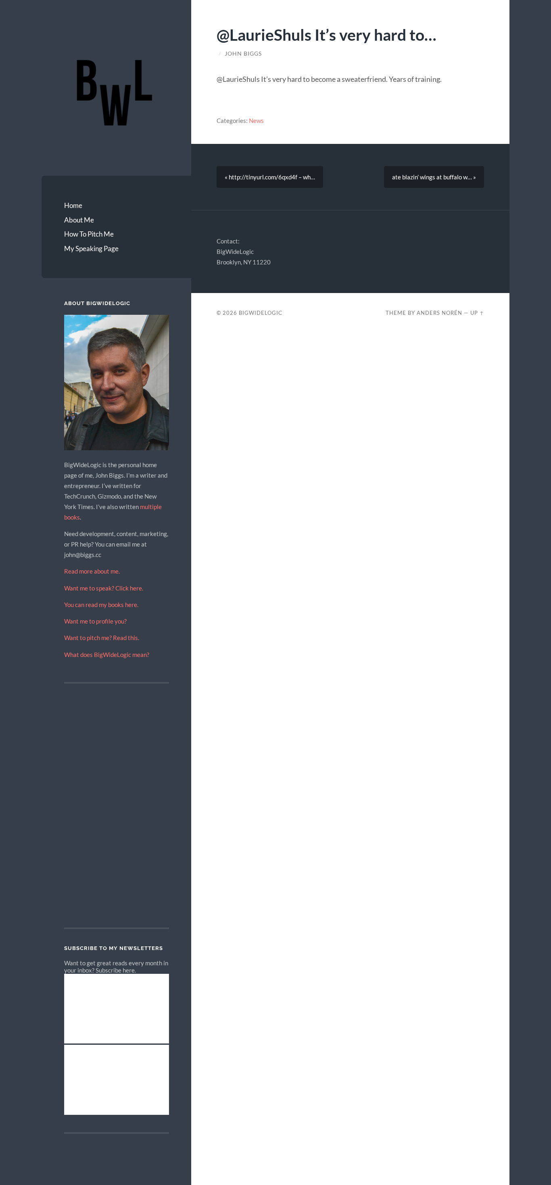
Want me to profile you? (95, 621)
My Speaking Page (91, 248)
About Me (79, 220)
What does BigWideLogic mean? (106, 654)
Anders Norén (439, 313)
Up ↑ (477, 313)
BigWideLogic (260, 313)
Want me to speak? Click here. (103, 588)
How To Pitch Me (89, 234)
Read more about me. (92, 571)
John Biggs (243, 53)
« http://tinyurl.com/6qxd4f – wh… (270, 177)
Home (73, 205)
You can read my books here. (101, 604)
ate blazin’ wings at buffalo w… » (434, 177)
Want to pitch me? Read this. (101, 637)
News (256, 120)
